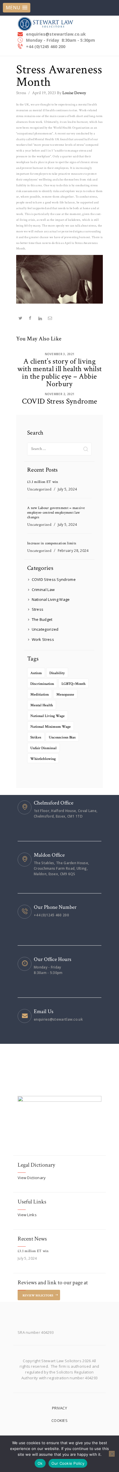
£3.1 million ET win (42, 482)
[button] (16, 7)
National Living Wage (51, 599)
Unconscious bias (62, 737)
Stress (21, 93)
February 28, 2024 (73, 550)
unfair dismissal (43, 748)
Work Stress (43, 639)
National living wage (47, 716)
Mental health (41, 705)
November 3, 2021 (60, 354)
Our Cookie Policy (67, 1463)
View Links (27, 1214)
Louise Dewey (71, 93)
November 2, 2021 (60, 394)
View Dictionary (32, 1177)
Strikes (35, 737)
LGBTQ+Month (73, 683)
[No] (112, 1454)
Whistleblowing (43, 758)
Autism (36, 673)
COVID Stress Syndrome (59, 401)
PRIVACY (59, 1408)
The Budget (42, 619)
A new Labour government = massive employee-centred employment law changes (56, 513)
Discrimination (42, 683)
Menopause (65, 694)
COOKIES (59, 1420)
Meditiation (39, 694)
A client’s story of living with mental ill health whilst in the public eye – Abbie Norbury (59, 372)
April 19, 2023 (44, 93)
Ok (40, 1463)
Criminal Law (43, 589)
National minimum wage (50, 726)
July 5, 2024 (67, 489)
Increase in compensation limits (51, 543)
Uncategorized (39, 489)
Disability (57, 673)
